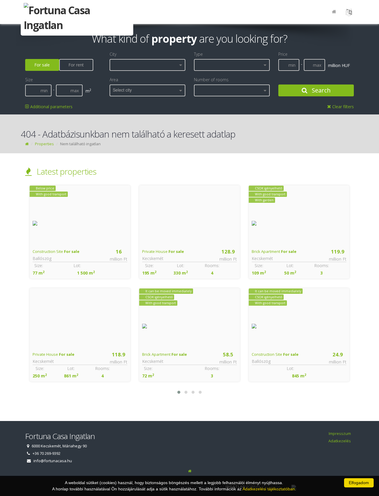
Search (320, 90)
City (113, 54)
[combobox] (147, 65)
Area (114, 79)
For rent (76, 65)
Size (29, 79)
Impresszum (340, 433)
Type (198, 54)
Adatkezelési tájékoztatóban (269, 489)
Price (283, 54)
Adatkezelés (339, 441)
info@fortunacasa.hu (52, 460)
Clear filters (342, 106)
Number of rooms (211, 79)
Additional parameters (51, 106)
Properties (44, 143)
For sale (42, 65)
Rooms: (102, 368)
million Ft (118, 259)
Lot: (77, 265)
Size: (38, 265)
